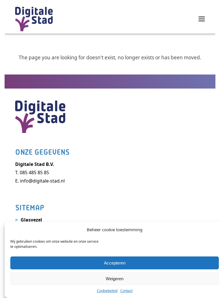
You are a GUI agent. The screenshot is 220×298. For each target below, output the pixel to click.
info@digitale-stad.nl (42, 181)
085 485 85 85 (34, 172)
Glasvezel (31, 220)
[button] (202, 19)
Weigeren (114, 278)
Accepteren (114, 262)
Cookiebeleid (107, 290)
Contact (126, 290)
